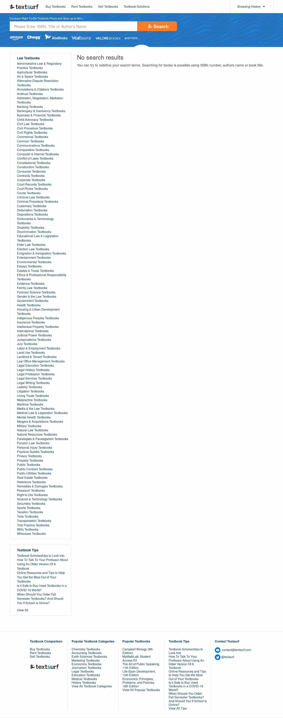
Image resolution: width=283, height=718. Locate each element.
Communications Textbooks (36, 145)
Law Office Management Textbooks (41, 361)
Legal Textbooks (83, 671)
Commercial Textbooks (32, 137)
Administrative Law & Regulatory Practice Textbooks (39, 65)
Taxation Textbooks (30, 512)
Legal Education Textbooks (35, 365)
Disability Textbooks (30, 227)
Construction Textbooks (33, 167)
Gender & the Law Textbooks (36, 296)
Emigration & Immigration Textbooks (41, 253)
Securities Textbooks (31, 503)
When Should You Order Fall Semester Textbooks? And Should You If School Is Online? (40, 598)
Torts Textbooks (27, 516)
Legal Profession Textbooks (36, 374)
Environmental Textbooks (34, 262)
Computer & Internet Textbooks (38, 154)
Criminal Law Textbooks (33, 197)
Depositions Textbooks (32, 214)
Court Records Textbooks (34, 184)
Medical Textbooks (84, 679)
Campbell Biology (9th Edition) (137, 651)
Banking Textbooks (30, 107)
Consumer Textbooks (31, 171)
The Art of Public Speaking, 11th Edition (141, 666)
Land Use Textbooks (31, 352)
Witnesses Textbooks (31, 534)
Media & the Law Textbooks (35, 408)
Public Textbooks (28, 465)
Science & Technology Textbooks (39, 499)
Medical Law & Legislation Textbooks (42, 413)
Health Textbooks (29, 305)
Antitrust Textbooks (30, 94)
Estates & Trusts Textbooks (35, 271)
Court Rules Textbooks (32, 188)
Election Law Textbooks (33, 249)
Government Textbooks (32, 301)
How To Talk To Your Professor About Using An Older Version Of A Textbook (42, 564)
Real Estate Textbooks (32, 477)
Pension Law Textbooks (33, 443)
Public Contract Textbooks (35, 469)
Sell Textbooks (108, 6)
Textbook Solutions (137, 6)
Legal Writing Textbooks (33, 383)
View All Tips (178, 708)
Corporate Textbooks (31, 180)
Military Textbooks (29, 426)
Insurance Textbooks (31, 322)
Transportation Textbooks (34, 521)
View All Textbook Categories (92, 686)
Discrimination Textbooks (34, 232)
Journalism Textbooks (86, 667)
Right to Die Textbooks (32, 495)
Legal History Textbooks (33, 370)
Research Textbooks (31, 490)
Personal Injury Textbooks (34, 447)
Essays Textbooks (29, 266)
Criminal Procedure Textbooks (37, 201)
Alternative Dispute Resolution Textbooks (38, 83)
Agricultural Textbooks (32, 72)
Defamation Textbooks (32, 210)
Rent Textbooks (81, 6)
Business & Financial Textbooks (39, 115)
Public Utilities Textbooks (34, 473)
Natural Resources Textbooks (37, 434)
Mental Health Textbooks (34, 417)
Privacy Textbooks (29, 456)
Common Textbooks (30, 141)
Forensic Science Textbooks (36, 292)
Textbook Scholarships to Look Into (40, 555)
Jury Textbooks (27, 344)
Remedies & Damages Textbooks (40, 486)
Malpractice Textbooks (32, 400)
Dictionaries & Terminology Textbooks (35, 221)
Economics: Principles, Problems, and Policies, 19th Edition (138, 682)
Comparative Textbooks (33, 150)
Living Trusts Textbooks (33, 396)
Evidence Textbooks (30, 283)
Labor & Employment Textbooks (38, 348)
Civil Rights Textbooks (32, 132)
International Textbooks (33, 331)
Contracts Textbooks (31, 176)
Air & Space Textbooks (32, 76)
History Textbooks (84, 682)
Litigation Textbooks (30, 391)
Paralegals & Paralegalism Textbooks (42, 439)
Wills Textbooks (27, 529)
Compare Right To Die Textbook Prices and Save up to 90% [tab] (46, 18)
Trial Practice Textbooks (33, 525)
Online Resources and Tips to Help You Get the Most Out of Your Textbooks (41, 577)
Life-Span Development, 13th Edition (139, 673)
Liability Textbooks (29, 387)
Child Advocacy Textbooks (35, 120)
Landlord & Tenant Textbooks (37, 357)
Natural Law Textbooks (32, 430)
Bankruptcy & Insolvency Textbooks (41, 111)
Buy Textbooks (56, 6)
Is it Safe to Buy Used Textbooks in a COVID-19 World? (42, 588)
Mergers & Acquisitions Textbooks (40, 421)
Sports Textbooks (28, 508)
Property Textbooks (30, 460)
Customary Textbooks (31, 206)
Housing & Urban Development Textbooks (38, 311)
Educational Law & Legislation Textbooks (38, 238)
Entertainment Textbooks (34, 257)
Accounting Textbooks (87, 653)
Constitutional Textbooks (33, 163)
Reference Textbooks (31, 482)
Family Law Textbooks (32, 288)
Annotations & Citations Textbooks (40, 89)
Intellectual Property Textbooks (38, 327)
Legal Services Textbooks (34, 378)
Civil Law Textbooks (30, 124)
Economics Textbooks (86, 664)
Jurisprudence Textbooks (34, 340)
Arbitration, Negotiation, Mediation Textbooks (40, 100)
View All (22, 610)
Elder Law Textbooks (31, 245)
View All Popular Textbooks (141, 690)
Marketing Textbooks (86, 660)
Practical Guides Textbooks (35, 452)
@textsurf (227, 657)
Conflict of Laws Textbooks (35, 158)
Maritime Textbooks (30, 404)
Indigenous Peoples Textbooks (38, 318)
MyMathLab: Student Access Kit (136, 658)
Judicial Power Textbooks (34, 335)
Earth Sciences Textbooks (89, 656)
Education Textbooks (86, 675)
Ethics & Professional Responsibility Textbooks (41, 277)
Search (161, 26)
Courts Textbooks (29, 193)
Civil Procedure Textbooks (35, 128)
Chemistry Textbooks (86, 649)
